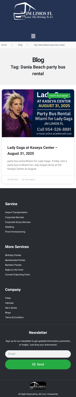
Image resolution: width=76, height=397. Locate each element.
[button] (33, 36)
